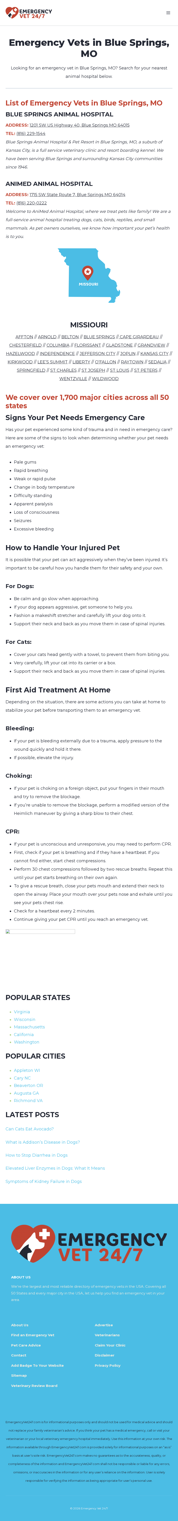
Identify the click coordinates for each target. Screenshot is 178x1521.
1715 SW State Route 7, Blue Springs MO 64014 (77, 194)
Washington (26, 1042)
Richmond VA (28, 1100)
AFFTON (24, 336)
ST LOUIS (119, 370)
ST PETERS (146, 370)
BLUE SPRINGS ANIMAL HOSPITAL (59, 114)
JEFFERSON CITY (97, 353)
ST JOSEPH (93, 370)
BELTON (70, 336)
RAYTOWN (132, 362)
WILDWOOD (105, 378)
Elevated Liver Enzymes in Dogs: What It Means (55, 1168)
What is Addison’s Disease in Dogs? (43, 1142)
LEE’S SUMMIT (53, 362)
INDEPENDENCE (57, 353)
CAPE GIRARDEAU (139, 336)
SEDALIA (157, 362)
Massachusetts (29, 1027)
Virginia (22, 1011)
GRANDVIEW (151, 345)
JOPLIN (128, 353)
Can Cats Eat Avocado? (30, 1129)
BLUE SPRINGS (99, 336)
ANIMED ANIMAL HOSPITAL (49, 184)
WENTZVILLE (73, 378)
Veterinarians (107, 1335)
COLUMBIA (58, 345)
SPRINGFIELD (31, 370)
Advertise (104, 1325)
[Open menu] (168, 12)
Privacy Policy (108, 1365)
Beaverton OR (28, 1085)
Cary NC (22, 1078)
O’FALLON (105, 362)
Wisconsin (24, 1019)
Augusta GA (26, 1093)
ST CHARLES (63, 370)
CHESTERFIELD (25, 345)
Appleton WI (27, 1070)
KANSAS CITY (154, 353)
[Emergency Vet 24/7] (29, 12)
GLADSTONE (119, 345)
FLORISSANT (87, 345)
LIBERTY (81, 362)
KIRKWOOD (20, 362)
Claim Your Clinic (110, 1345)
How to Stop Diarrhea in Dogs (37, 1155)
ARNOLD (47, 336)
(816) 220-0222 (31, 203)
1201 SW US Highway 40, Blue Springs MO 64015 (80, 125)
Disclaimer (104, 1355)
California (24, 1034)
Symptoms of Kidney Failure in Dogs (44, 1181)
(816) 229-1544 (30, 133)
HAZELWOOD (20, 353)
